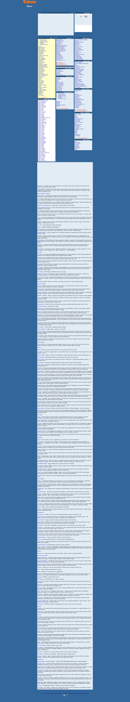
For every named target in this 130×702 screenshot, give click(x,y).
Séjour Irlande (41, 126)
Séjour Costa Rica (42, 112)
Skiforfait (58, 53)
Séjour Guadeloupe (42, 122)
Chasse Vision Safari (79, 66)
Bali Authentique (41, 47)
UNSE (39, 86)
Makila (76, 75)
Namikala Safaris (78, 77)
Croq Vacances (60, 71)
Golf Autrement (60, 84)
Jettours (58, 102)
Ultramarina (77, 55)
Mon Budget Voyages (43, 66)
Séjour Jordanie (41, 133)
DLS (76, 123)
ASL (76, 64)
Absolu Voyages (78, 62)
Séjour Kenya (41, 134)
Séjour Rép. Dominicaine (43, 152)
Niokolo (76, 78)
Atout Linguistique (79, 118)
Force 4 (76, 45)
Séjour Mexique (41, 143)
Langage (77, 127)
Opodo (39, 507)
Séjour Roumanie (42, 151)
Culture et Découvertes (43, 55)
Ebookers (59, 101)
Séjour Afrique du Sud (43, 100)
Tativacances (41, 81)
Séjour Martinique (42, 142)
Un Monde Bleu (78, 56)
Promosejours (41, 73)
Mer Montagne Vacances (62, 45)
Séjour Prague (41, 150)
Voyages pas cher (43, 44)
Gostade (77, 144)
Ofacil (76, 132)
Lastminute (40, 434)
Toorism (58, 106)
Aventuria (77, 65)
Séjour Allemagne (42, 101)
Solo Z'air (40, 78)
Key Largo (77, 47)
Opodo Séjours (78, 101)
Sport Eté (77, 148)
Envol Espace (78, 126)
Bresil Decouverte (42, 51)
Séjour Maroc (41, 140)
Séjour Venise (41, 159)
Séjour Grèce (41, 121)
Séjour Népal (41, 144)
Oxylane (77, 145)
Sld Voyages (59, 55)
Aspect (76, 117)
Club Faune (77, 68)
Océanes (77, 51)
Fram (58, 81)
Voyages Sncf (41, 670)
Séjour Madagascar (42, 138)
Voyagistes (40, 91)
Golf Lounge (59, 89)
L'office (76, 130)
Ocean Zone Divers (79, 50)
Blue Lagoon (77, 44)
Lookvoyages (78, 98)
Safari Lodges (78, 80)
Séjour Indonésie (42, 125)
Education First (78, 124)
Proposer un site (71, 693)
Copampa (59, 79)
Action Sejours (78, 114)
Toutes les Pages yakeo (51, 693)
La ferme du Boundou (79, 74)
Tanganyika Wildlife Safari (80, 86)
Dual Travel (40, 56)
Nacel (76, 131)
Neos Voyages (78, 48)
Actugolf (58, 78)
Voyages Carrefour (42, 90)
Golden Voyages (60, 41)
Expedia (39, 338)
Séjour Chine (41, 109)
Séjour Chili (40, 108)
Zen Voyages (41, 95)
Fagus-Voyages (78, 71)
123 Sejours (59, 70)
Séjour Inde (40, 124)
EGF (58, 80)
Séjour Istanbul (41, 130)
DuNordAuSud (60, 39)
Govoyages (40, 388)
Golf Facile (59, 87)
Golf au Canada (60, 83)
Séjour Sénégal (41, 154)
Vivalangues (77, 135)
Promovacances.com (61, 50)
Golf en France (60, 85)
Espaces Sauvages (79, 70)
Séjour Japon (41, 132)
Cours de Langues (79, 122)
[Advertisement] (51, 24)
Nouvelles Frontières (61, 105)
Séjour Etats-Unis (42, 119)
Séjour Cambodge (42, 106)
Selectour (40, 77)
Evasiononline (41, 60)
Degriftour (40, 295)
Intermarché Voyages (43, 64)
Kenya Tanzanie (78, 73)
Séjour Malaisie (41, 139)
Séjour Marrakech (42, 141)
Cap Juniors (77, 119)
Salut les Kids (60, 74)
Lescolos (58, 73)
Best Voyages (41, 50)
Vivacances (59, 59)
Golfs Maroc (59, 90)
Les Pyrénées (60, 43)
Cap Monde (77, 121)
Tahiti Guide (40, 80)
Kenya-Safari (78, 72)
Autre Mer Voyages (79, 42)
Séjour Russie (41, 153)
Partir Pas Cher (78, 103)
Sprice (39, 79)
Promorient (40, 72)
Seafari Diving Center (79, 54)
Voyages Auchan (43, 41)
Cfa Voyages (41, 53)
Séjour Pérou (41, 147)
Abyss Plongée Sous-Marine (81, 39)
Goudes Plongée (78, 46)
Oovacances (77, 100)
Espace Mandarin (42, 59)
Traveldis (40, 83)
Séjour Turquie (41, 158)
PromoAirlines (41, 71)
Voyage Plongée (78, 57)
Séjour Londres (41, 136)
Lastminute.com (78, 95)
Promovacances (43, 39)
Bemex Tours (41, 48)
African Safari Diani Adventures (82, 63)
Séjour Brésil (41, 104)
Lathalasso (77, 96)
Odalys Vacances (60, 47)
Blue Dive (77, 43)
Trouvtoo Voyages (42, 85)
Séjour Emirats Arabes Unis (44, 117)
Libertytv (58, 44)
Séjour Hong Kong (42, 123)
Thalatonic (77, 107)
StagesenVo (77, 134)
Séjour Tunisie (41, 157)
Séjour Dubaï (41, 115)
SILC (76, 133)
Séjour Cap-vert (41, 107)
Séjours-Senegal (41, 75)
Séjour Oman (41, 145)
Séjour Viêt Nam (41, 160)
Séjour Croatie (41, 113)
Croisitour (40, 54)
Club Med (40, 281)
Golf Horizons (60, 88)
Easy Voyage (41, 57)
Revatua (77, 53)
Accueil (44, 693)
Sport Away (77, 147)
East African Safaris (79, 69)
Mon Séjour (40, 68)
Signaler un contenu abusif (82, 693)
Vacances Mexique (42, 87)
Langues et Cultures (79, 128)
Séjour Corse (41, 110)
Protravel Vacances (61, 51)
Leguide (58, 72)
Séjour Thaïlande (42, 156)
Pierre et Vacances (61, 48)
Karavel (58, 103)
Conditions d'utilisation (63, 693)
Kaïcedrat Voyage (42, 65)
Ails (76, 115)
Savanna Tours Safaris (80, 85)
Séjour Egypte (41, 116)
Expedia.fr (42, 43)
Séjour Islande (41, 127)
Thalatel (76, 106)
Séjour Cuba (41, 114)
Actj (76, 141)
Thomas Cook (60, 56)
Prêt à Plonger (78, 52)
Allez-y (76, 116)
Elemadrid (77, 125)
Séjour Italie (40, 131)
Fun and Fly (77, 143)
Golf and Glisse (60, 82)
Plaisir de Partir (41, 70)
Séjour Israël (41, 128)
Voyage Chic (40, 659)
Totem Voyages (60, 57)
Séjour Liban (41, 135)
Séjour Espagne (41, 118)
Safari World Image (79, 83)
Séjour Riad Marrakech (43, 74)
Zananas (40, 94)
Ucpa (76, 149)
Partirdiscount (41, 69)
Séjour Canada (41, 105)
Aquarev (77, 41)
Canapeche (40, 52)
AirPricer (40, 46)
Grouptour (40, 63)
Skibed (58, 52)
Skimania (59, 54)
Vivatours (40, 88)
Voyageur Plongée (79, 59)
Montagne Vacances (61, 46)
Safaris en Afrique (79, 81)
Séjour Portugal (41, 149)
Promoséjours (78, 105)
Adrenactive (77, 142)
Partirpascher (40, 514)
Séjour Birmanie (41, 103)
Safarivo (77, 82)
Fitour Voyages (41, 62)
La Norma (59, 42)
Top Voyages (41, 82)
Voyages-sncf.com (44, 42)
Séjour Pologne (41, 148)
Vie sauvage (77, 87)
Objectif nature (78, 79)
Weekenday (40, 92)
